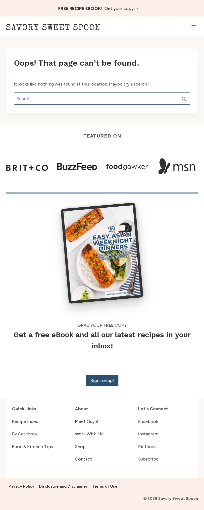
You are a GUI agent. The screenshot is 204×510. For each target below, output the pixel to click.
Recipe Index (25, 421)
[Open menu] (193, 27)
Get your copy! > (98, 8)
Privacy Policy (21, 486)
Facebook (148, 421)
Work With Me (89, 434)
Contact (83, 459)
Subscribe (148, 459)
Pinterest (147, 446)
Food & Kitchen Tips (32, 446)
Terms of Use (104, 486)
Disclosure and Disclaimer (63, 486)
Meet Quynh (87, 421)
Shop (80, 446)
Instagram (148, 434)
